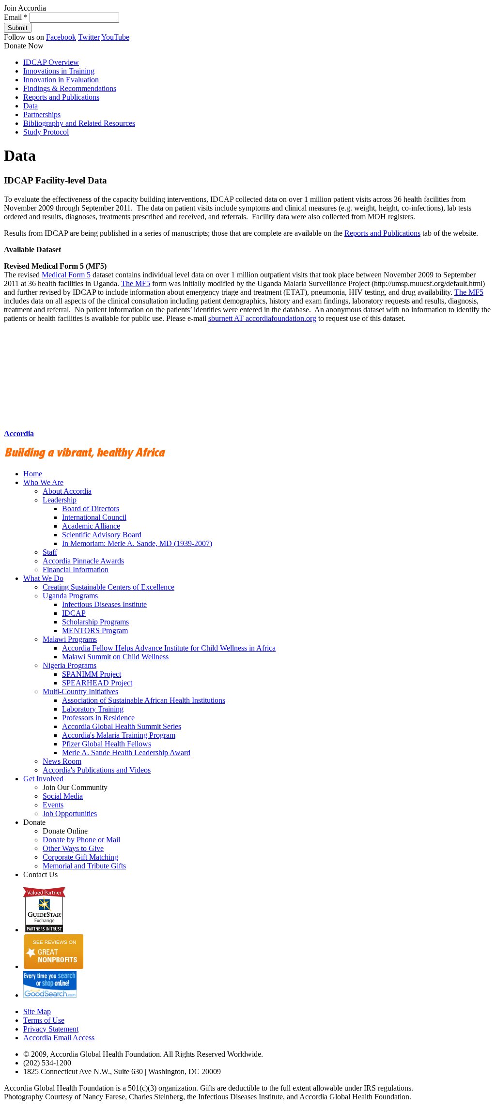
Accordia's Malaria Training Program (118, 735)
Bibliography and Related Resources (79, 123)
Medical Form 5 (66, 275)
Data (30, 106)
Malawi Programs (70, 639)
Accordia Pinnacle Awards (83, 561)
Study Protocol (46, 132)
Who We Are (43, 482)
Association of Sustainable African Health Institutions (143, 700)
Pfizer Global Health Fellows (106, 744)
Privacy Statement (50, 1029)
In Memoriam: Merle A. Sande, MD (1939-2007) (137, 543)
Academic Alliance (91, 526)
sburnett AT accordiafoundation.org (262, 318)
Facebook (61, 37)
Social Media (63, 796)
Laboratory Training (93, 709)
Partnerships (42, 114)
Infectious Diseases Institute (104, 604)
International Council (94, 517)
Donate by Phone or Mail (81, 840)
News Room (62, 761)
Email (16, 17)
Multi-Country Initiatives (80, 691)
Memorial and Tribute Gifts (84, 866)
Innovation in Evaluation (61, 80)
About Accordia (67, 491)
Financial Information (75, 569)
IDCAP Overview (51, 62)
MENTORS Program (95, 630)
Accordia (19, 433)
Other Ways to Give (73, 848)
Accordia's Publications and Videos (97, 770)
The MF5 (135, 283)
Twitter (89, 37)
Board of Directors (90, 508)
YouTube (115, 37)
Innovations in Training (58, 71)
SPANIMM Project (91, 674)
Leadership (60, 500)
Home (32, 474)
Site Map (37, 1011)
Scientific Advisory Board (101, 535)
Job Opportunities (70, 813)
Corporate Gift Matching (80, 857)
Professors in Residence (98, 718)
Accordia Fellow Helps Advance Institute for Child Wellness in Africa (169, 648)
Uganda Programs (70, 596)
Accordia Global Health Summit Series (121, 726)
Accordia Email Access (58, 1037)
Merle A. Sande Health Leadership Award (126, 752)
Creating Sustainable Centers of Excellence (108, 587)
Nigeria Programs (69, 665)
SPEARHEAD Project (97, 683)
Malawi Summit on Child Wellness (115, 657)
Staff (50, 552)
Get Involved (43, 779)
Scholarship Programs (95, 622)
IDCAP (74, 613)
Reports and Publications (61, 97)
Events (53, 805)
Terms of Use (43, 1020)
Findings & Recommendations (69, 88)
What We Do (43, 578)
